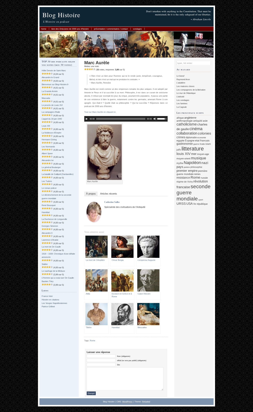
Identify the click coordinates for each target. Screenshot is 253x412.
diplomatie (191, 137)
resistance (183, 177)
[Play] (86, 118)
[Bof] (85, 69)
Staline (45, 264)
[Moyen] (87, 69)
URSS (181, 203)
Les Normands (48, 146)
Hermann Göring (49, 139)
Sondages (137, 29)
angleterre (190, 117)
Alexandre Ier (48, 160)
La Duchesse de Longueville (54, 219)
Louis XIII (46, 126)
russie (204, 177)
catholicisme (187, 124)
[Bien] (90, 69)
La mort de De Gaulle (51, 247)
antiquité (197, 120)
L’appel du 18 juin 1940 (52, 119)
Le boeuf (180, 76)
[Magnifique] (94, 69)
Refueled (146, 402)
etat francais (202, 140)
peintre (187, 167)
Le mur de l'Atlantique (186, 93)
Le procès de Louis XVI (52, 105)
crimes (181, 137)
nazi (205, 163)
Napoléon (192, 162)
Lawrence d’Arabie (50, 240)
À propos (91, 193)
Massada (46, 98)
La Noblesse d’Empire (51, 133)
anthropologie (185, 120)
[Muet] (154, 118)
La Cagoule (182, 107)
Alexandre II (47, 233)
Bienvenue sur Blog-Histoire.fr (55, 84)
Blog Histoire (61, 14)
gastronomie (185, 143)
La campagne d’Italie (51, 112)
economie (201, 137)
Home (43, 29)
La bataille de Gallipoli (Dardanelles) (58, 174)
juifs (179, 149)
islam (208, 144)
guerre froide (199, 144)
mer (194, 154)
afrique (180, 118)
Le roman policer (49, 188)
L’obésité (180, 97)
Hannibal (45, 212)
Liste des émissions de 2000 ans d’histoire (70, 29)
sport (200, 200)
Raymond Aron (183, 79)
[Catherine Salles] (93, 221)
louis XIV (184, 154)
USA (189, 203)
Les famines (182, 103)
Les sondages (183, 100)
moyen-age (203, 154)
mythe (180, 163)
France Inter (47, 296)
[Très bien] (92, 69)
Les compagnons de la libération (191, 90)
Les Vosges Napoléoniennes (54, 303)
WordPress (127, 402)
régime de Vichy (185, 181)
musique (198, 158)
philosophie (196, 167)
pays (180, 167)
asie (205, 120)
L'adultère (181, 83)
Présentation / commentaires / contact (111, 29)
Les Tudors (47, 181)
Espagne (189, 140)
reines (197, 174)
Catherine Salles (112, 202)
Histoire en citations (50, 300)
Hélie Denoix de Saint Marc (54, 70)
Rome (92, 340)
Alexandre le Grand (50, 77)
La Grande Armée (50, 91)
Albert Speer (47, 153)
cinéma (195, 128)
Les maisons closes (185, 86)
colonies (204, 133)
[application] (126, 119)
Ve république (200, 204)
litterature (193, 148)
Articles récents (108, 193)
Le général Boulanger (51, 167)
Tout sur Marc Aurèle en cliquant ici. (100, 112)
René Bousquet (49, 205)
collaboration (187, 133)
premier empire (187, 170)
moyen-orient (183, 158)
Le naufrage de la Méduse (53, 271)
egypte (180, 140)
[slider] (162, 118)
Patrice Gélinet (48, 306)
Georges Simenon (50, 226)
